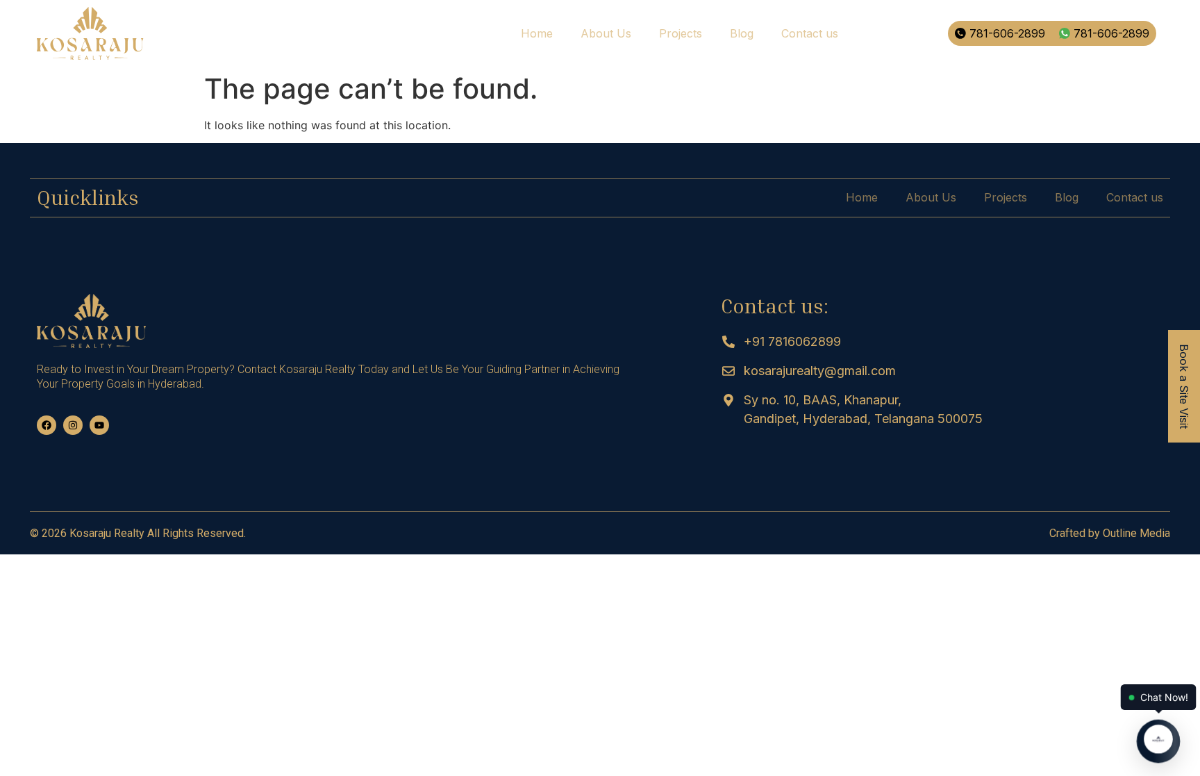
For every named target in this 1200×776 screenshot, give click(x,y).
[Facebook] (46, 425)
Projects (680, 33)
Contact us (809, 33)
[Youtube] (99, 425)
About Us (606, 33)
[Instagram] (73, 425)
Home (537, 33)
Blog (741, 33)
